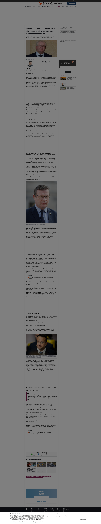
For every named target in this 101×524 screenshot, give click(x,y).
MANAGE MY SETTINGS (83, 519)
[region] (50, 518)
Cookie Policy (38, 519)
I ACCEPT (83, 516)
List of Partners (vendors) (51, 518)
